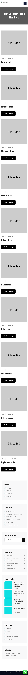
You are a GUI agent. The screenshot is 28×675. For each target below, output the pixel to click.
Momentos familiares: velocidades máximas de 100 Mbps (19, 584)
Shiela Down (6, 373)
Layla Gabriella (8, 462)
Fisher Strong (7, 106)
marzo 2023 (9, 493)
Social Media (9, 639)
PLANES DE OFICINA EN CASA (13, 519)
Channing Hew (7, 151)
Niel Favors (6, 284)
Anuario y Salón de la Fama (12, 636)
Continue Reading (8, 69)
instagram (13, 656)
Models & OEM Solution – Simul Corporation (19, 600)
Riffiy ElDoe (6, 240)
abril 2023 (8, 490)
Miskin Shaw (6, 195)
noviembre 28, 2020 (12, 58)
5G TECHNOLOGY (10, 511)
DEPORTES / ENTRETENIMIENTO (14, 514)
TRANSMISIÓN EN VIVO (12, 525)
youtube (7, 656)
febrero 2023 (9, 496)
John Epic (5, 329)
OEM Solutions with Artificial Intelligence (19, 592)
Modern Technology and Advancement (19, 609)
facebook (8, 653)
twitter (13, 653)
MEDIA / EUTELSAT (11, 517)
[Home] (5, 3)
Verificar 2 (9, 631)
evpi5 (3, 58)
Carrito (8, 634)
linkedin (19, 653)
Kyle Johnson (7, 418)
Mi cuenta (9, 628)
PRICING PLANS (10, 522)
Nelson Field (6, 62)
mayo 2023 (8, 488)
